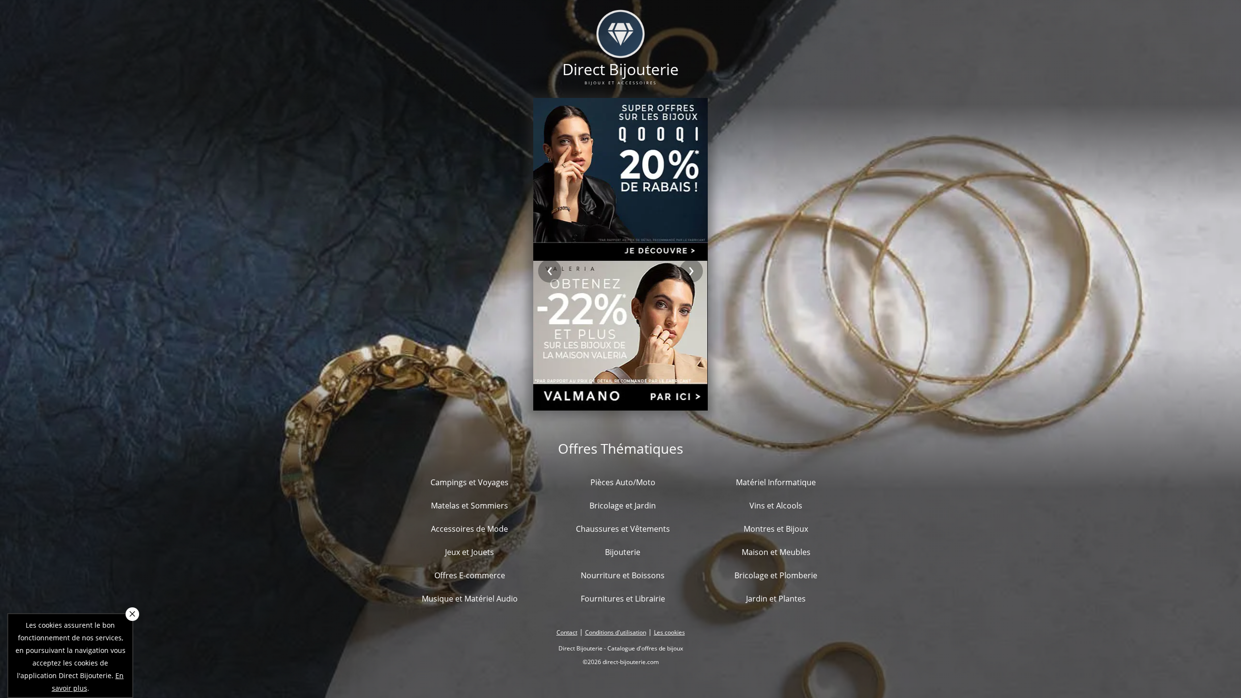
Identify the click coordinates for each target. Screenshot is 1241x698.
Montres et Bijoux (776, 529)
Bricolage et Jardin (622, 505)
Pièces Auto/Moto (622, 482)
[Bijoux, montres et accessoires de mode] (620, 52)
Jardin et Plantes (776, 598)
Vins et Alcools (775, 505)
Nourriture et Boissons (623, 575)
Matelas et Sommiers (469, 505)
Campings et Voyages (469, 482)
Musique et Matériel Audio (470, 598)
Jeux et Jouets (469, 552)
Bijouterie (622, 552)
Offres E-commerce (469, 575)
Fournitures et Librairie (623, 598)
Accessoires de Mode (469, 529)
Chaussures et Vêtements (623, 529)
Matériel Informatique (776, 482)
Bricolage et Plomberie (775, 575)
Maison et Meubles (776, 552)
